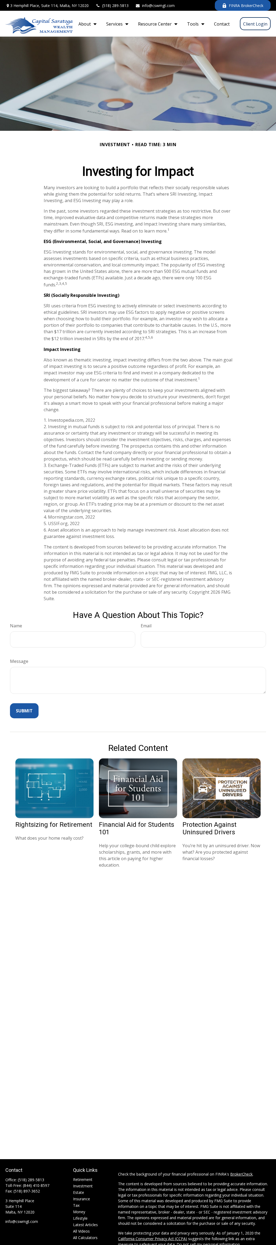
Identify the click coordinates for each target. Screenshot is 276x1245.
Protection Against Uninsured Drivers (209, 828)
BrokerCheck (241, 1174)
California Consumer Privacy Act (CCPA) (152, 1238)
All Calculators (85, 1237)
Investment (83, 1185)
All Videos (81, 1231)
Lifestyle (80, 1218)
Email (146, 626)
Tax (76, 1205)
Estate (78, 1192)
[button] (86, 23)
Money (79, 1211)
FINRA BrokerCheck (246, 5)
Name (16, 626)
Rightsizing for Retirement (53, 824)
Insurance (81, 1198)
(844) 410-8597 (36, 1185)
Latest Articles (85, 1224)
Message (19, 661)
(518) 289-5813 (115, 5)
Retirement (82, 1179)
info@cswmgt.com (158, 5)
